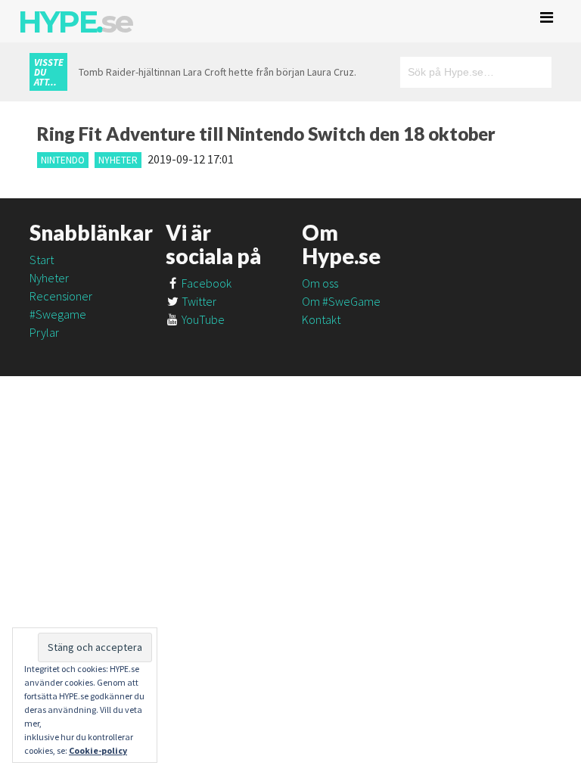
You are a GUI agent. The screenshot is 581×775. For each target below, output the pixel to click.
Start (42, 259)
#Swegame (58, 314)
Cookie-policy (98, 750)
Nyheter (118, 160)
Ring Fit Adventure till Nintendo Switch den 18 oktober (266, 134)
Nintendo (63, 160)
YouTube (202, 319)
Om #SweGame (341, 301)
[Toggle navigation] (546, 17)
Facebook (205, 283)
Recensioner (61, 295)
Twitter (197, 301)
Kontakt (321, 319)
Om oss (320, 283)
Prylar (44, 332)
